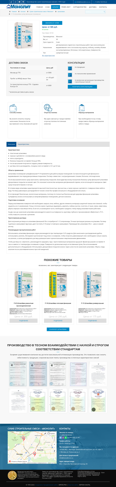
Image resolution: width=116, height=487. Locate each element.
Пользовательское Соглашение (89, 473)
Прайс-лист (65, 7)
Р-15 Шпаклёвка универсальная (92, 303)
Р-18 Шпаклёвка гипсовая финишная (58, 303)
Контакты (103, 7)
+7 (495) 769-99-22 (101, 2)
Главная (39, 7)
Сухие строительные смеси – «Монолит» (31, 428)
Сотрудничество (79, 7)
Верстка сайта (73, 485)
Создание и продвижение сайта (46, 485)
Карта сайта (82, 476)
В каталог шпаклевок (58, 329)
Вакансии (95, 475)
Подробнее (23, 321)
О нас (47, 7)
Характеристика (23, 144)
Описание (11, 144)
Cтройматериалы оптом (86, 471)
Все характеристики (48, 55)
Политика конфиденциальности (89, 472)
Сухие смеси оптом (84, 475)
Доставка (92, 7)
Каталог (55, 7)
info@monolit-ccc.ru (83, 2)
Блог (103, 472)
